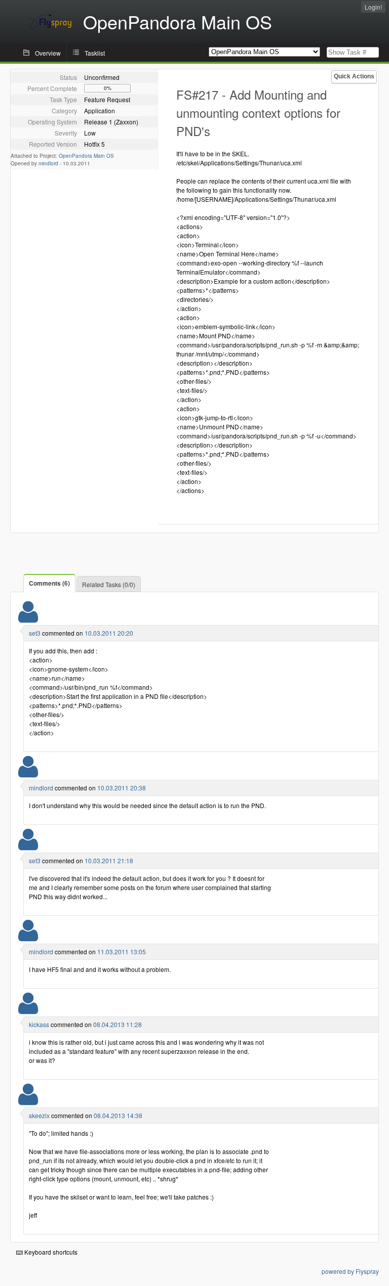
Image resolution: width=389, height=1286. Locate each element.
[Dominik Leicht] (28, 1009)
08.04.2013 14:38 (118, 1115)
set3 (35, 633)
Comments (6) (49, 583)
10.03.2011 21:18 (109, 860)
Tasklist (95, 53)
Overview (48, 53)
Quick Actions (354, 76)
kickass (39, 1024)
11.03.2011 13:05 (121, 951)
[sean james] (28, 773)
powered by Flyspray (350, 1271)
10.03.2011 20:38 (121, 787)
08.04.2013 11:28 (117, 1024)
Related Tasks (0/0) (108, 584)
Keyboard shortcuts (50, 1252)
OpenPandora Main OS (86, 155)
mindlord (48, 163)
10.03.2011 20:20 (109, 633)
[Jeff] (28, 1100)
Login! (373, 7)
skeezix (39, 1115)
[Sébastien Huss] (28, 618)
